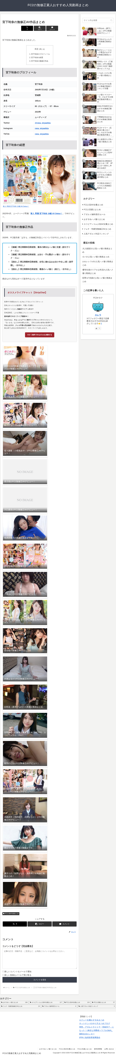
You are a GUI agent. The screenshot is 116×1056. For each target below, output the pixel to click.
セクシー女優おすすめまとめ (91, 1020)
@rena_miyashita (43, 123)
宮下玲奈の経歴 (37, 57)
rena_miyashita (42, 128)
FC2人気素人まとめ (84, 1049)
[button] (40, 28)
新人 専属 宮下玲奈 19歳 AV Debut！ (47, 213)
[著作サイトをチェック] (96, 328)
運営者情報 (98, 1049)
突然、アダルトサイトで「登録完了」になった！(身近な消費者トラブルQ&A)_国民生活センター (96, 1030)
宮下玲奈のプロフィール (40, 54)
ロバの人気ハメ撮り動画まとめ (95, 257)
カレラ (98, 315)
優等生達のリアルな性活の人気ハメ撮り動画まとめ (97, 271)
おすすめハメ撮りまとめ (48, 1049)
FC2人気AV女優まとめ (12, 913)
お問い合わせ (109, 1049)
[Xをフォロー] (99, 328)
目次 (37, 49)
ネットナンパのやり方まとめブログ (94, 1023)
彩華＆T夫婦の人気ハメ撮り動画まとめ (97, 280)
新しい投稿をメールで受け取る (17, 975)
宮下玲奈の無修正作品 (39, 61)
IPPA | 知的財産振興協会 (89, 1037)
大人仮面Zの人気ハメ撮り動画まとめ (97, 250)
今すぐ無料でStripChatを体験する (39, 335)
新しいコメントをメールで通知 (17, 971)
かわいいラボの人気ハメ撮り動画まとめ (97, 263)
